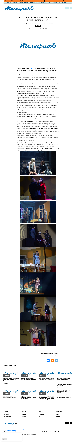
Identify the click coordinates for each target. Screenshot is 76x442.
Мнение (21, 2)
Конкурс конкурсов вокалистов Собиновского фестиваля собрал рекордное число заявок (64, 383)
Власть (26, 2)
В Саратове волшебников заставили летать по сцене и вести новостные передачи (64, 396)
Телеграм (32, 355)
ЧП (39, 416)
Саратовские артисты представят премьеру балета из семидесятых (28, 397)
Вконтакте (38, 355)
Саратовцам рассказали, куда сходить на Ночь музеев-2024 (46, 379)
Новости (15, 2)
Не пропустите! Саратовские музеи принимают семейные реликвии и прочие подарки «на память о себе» (46, 398)
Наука (49, 2)
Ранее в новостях (68, 401)
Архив (42, 0)
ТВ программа (8, 416)
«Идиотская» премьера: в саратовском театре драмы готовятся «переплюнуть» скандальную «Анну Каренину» (64, 390)
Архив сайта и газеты (62, 418)
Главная (9, 2)
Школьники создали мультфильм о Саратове (9, 397)
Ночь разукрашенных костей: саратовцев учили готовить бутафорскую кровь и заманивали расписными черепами (11, 381)
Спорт (38, 2)
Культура (43, 2)
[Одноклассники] (53, 360)
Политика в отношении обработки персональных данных (15, 429)
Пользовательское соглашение (10, 430)
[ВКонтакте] (49, 360)
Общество (32, 2)
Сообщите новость (66, 0)
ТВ (59, 2)
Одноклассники (46, 355)
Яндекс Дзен (55, 355)
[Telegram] (57, 360)
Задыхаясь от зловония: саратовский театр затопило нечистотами (28, 379)
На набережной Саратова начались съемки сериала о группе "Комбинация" (64, 378)
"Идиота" (31, 68)
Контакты (58, 416)
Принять (4, 439)
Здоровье (55, 2)
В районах (64, 2)
